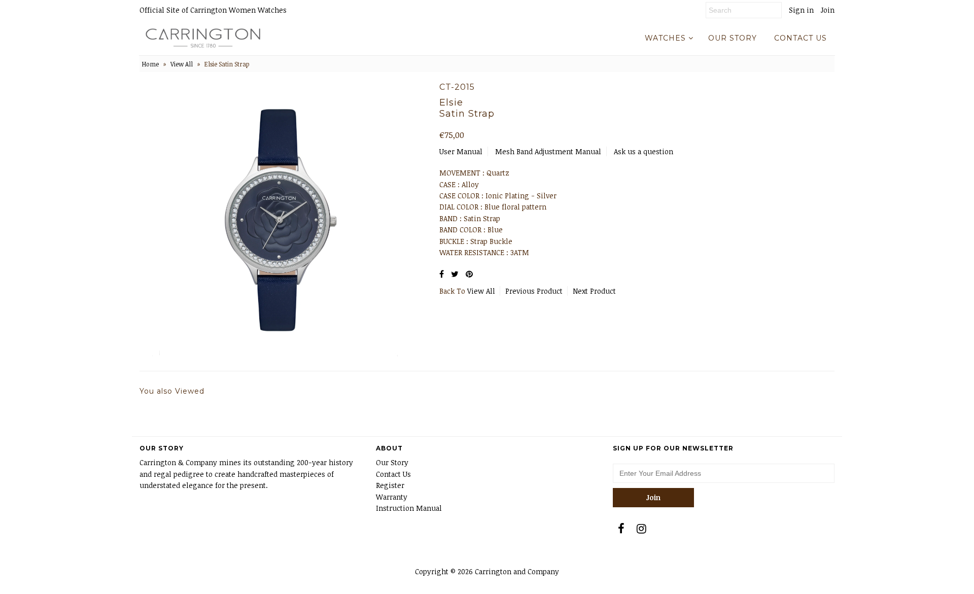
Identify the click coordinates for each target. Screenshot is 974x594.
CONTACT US (800, 38)
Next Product (594, 291)
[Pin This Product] (469, 273)
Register (390, 485)
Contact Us (393, 474)
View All (181, 64)
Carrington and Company (517, 571)
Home (150, 64)
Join (827, 10)
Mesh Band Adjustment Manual (548, 151)
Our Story (392, 462)
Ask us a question (643, 151)
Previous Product (534, 291)
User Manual (460, 151)
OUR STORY (732, 38)
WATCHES (665, 38)
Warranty (391, 497)
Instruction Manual (409, 508)
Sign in (801, 10)
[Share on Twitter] (455, 273)
